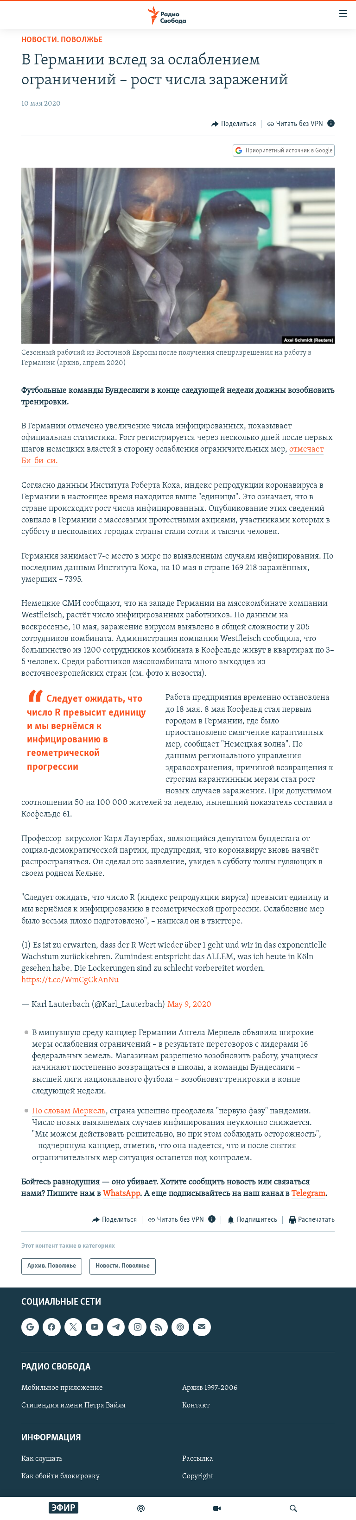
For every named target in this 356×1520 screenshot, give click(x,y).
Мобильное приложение (62, 1388)
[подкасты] (141, 1508)
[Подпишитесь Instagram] (137, 1327)
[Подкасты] (180, 1327)
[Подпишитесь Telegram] (116, 1327)
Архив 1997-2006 (209, 1388)
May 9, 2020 (189, 1005)
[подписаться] (201, 1327)
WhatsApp (121, 1194)
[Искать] (293, 1508)
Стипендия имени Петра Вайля (73, 1405)
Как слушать (41, 1459)
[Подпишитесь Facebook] (51, 1327)
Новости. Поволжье (61, 40)
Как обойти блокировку (60, 1476)
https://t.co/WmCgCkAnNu (70, 980)
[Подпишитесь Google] (30, 1327)
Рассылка (197, 1459)
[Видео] (217, 1508)
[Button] (233, 124)
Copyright (197, 1476)
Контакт (196, 1405)
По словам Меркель (69, 1111)
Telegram (308, 1194)
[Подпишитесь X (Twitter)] (73, 1327)
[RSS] (159, 1327)
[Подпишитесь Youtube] (94, 1327)
